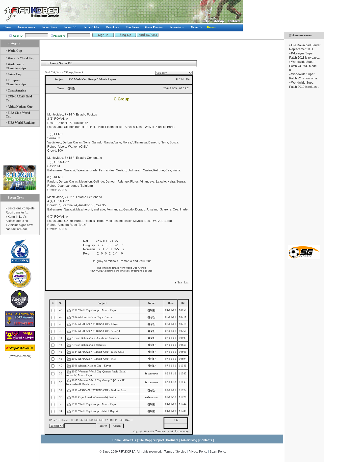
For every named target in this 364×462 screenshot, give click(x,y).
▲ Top (178, 282)
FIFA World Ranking (21, 122)
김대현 (151, 310)
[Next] (128, 420)
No (60, 303)
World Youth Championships (16, 66)
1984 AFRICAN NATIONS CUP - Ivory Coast (98, 351)
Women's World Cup (21, 58)
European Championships (16, 82)
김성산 (151, 317)
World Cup (15, 50)
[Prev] (64, 420)
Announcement (302, 35)
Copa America (17, 90)
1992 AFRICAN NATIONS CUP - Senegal (96, 331)
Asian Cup (15, 74)
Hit (183, 303)
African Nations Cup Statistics (88, 345)
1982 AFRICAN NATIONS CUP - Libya (95, 324)
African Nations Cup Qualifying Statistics (95, 338)
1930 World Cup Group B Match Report (95, 310)
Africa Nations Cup (20, 106)
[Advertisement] (304, 167)
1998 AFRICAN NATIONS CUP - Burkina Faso (99, 390)
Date (171, 303)
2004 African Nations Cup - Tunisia (92, 317)
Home (52, 63)
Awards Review (19, 356)
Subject (102, 303)
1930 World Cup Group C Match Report (95, 404)
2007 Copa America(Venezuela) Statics (94, 397)
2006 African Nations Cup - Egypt (91, 365)
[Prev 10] (54, 420)
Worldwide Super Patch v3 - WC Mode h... (303, 66)
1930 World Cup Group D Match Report (95, 411)
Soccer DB (65, 63)
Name (151, 303)
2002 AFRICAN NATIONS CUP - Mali (94, 358)
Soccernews (151, 373)
